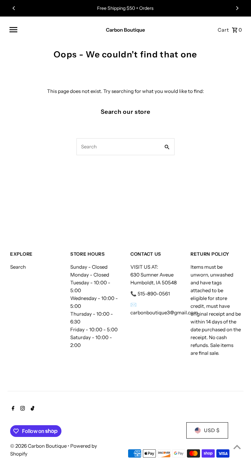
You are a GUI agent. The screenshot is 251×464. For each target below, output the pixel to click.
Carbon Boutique (125, 30)
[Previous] (14, 8)
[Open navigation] (52, 30)
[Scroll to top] (237, 447)
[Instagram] (22, 408)
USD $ (212, 430)
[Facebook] (12, 408)
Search (18, 267)
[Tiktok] (31, 408)
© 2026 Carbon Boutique (39, 446)
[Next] (237, 8)
